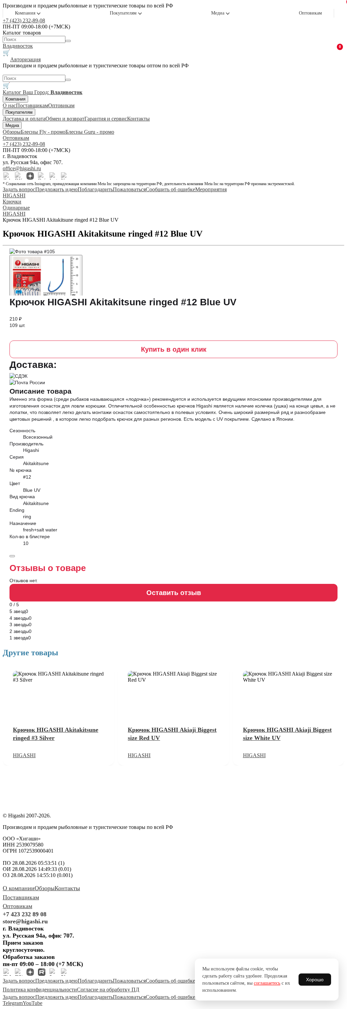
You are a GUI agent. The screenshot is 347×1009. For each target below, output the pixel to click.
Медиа (217, 13)
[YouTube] (64, 176)
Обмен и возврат (64, 119)
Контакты (138, 119)
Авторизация (25, 59)
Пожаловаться (129, 189)
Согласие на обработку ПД (108, 989)
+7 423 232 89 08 (24, 914)
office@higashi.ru (22, 168)
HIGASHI (24, 755)
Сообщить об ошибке (170, 189)
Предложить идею (56, 189)
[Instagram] (53, 176)
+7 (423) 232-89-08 (24, 20)
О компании (19, 888)
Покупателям (123, 13)
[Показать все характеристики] (12, 556)
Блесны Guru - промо (89, 132)
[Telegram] (7, 176)
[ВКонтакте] (18, 176)
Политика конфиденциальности (40, 989)
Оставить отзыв (173, 592)
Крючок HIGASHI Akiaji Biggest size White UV (287, 733)
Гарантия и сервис (105, 119)
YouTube (32, 1003)
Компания (25, 13)
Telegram (13, 1003)
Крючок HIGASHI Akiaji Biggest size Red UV (172, 733)
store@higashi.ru (25, 921)
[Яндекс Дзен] (30, 176)
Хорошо (315, 979)
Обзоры (12, 132)
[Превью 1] (45, 278)
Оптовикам (310, 13)
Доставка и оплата (24, 119)
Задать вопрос (19, 189)
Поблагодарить (95, 189)
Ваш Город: (52, 92)
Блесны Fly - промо (43, 132)
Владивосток (18, 46)
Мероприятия (211, 189)
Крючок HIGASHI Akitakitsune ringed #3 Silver (55, 733)
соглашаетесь (267, 983)
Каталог (13, 92)
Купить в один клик (173, 349)
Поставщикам (32, 105)
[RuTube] (41, 176)
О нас (9, 105)
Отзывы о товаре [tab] (47, 568)
